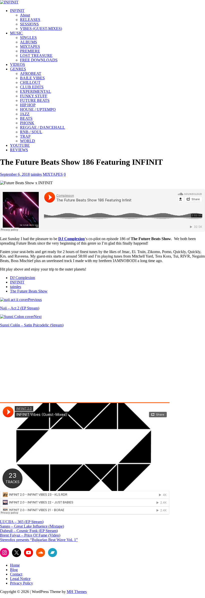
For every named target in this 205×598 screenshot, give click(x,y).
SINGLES (28, 37)
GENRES (18, 69)
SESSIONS (29, 24)
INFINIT (17, 10)
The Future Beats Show (29, 291)
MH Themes (77, 592)
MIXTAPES (30, 46)
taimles (36, 174)
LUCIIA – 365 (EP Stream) (22, 522)
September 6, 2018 (15, 174)
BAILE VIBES (32, 78)
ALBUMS (28, 42)
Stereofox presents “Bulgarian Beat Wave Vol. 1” (39, 540)
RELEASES (30, 19)
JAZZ (25, 114)
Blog (14, 570)
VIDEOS (17, 64)
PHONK (27, 123)
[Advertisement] (42, 366)
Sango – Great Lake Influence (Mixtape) (32, 526)
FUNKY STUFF (33, 96)
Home (15, 565)
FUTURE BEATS (35, 100)
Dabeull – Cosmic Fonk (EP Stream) (29, 531)
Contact (16, 574)
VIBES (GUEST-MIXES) (41, 28)
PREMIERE (30, 51)
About (25, 15)
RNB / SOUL (31, 132)
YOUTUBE (20, 145)
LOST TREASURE (36, 55)
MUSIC (16, 33)
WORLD (27, 141)
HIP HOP (28, 105)
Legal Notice (20, 579)
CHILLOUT (30, 82)
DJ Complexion (71, 239)
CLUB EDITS (32, 87)
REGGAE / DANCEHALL (42, 127)
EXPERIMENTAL (35, 91)
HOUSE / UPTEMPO (38, 109)
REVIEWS (19, 150)
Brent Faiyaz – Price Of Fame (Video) (30, 535)
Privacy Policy (21, 583)
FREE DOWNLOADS (39, 60)
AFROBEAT (30, 73)
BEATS (26, 118)
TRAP (25, 136)
